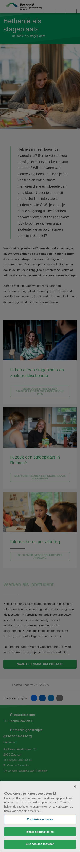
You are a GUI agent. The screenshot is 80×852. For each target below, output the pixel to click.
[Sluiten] (75, 786)
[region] (40, 816)
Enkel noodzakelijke (40, 831)
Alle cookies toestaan (40, 844)
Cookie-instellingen (40, 819)
